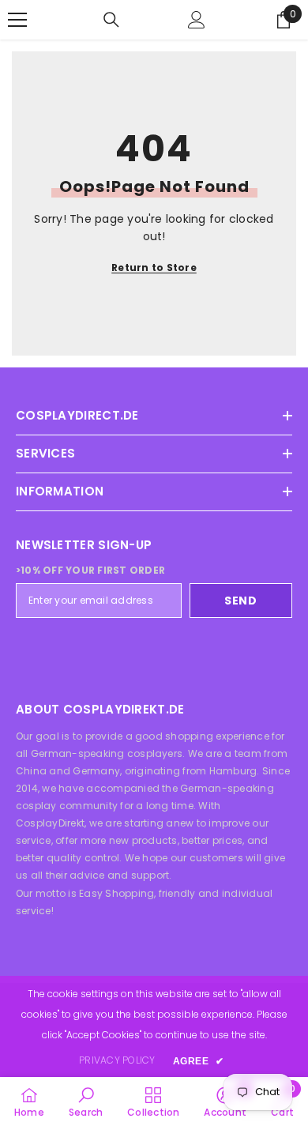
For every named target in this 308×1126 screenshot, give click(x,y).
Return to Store (154, 267)
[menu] (17, 19)
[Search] (111, 19)
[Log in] (196, 19)
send (240, 600)
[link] (85, 1101)
